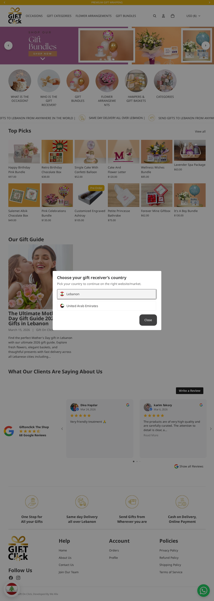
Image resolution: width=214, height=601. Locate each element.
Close (148, 320)
